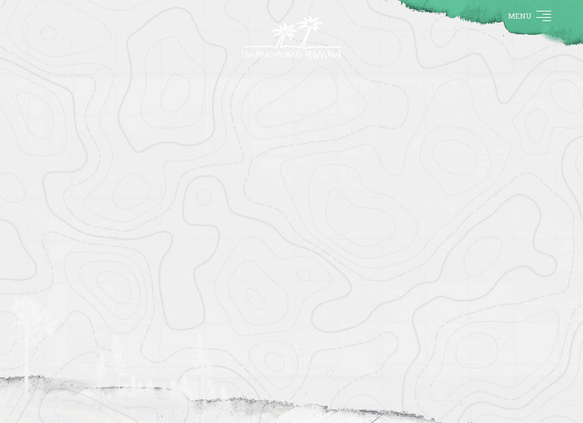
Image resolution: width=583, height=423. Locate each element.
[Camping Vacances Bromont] (291, 38)
